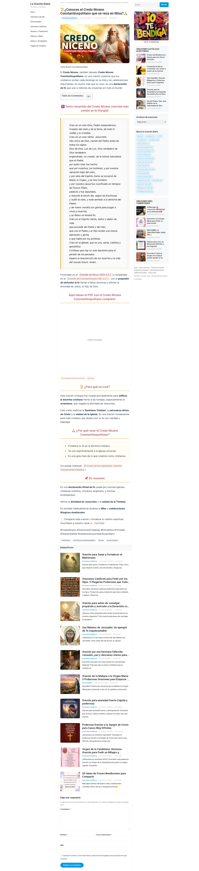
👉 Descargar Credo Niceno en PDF (73, 378)
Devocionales (35, 22)
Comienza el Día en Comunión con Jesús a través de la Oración (156, 68)
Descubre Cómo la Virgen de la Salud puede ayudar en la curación (154, 255)
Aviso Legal (152, 272)
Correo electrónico (104, 835)
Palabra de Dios (143, 180)
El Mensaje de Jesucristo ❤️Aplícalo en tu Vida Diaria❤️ (156, 209)
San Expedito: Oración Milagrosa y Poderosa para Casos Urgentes (156, 80)
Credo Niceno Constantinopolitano (84, 540)
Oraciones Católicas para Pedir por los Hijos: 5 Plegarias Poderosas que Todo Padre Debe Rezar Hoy (105, 582)
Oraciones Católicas (38, 26)
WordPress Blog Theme (159, 276)
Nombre (64, 835)
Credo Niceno (65, 540)
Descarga (91, 378)
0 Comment (113, 18)
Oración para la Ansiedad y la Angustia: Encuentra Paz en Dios (156, 92)
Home (62, 2)
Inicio (32, 12)
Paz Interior (157, 180)
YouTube (99, 523)
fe (159, 136)
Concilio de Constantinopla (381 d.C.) (87, 278)
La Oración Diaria (40, 3)
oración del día (143, 165)
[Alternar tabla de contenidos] (87, 96)
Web (62, 845)
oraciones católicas (145, 147)
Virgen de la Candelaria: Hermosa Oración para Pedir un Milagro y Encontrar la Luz (102, 752)
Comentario (65, 809)
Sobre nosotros (144, 267)
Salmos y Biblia (36, 36)
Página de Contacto (38, 46)
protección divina (144, 184)
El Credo (101, 540)
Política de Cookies (140, 272)
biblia (140, 136)
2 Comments (119, 731)
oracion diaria (143, 143)
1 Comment (118, 610)
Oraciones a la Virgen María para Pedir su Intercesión (155, 221)
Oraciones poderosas (146, 151)
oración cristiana (144, 154)
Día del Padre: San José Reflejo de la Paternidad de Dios (156, 103)
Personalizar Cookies (157, 270)
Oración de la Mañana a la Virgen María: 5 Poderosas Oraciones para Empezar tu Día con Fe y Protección (105, 679)
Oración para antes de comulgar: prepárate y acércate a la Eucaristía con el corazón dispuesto (105, 606)
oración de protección (146, 169)
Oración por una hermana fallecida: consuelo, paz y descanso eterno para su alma (104, 655)
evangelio (150, 136)
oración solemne (112, 540)
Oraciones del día (37, 17)
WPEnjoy (139, 279)
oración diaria (143, 173)
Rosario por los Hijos (145, 188)
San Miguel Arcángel (145, 191)
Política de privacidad (141, 270)
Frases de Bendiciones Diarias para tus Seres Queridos (156, 57)
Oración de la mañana (146, 158)
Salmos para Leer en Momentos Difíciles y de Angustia (155, 244)
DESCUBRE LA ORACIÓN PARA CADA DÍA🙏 (156, 232)
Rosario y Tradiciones (39, 31)
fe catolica (142, 140)
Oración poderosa (144, 176)
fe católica (153, 140)
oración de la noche (145, 162)
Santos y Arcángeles (38, 41)
